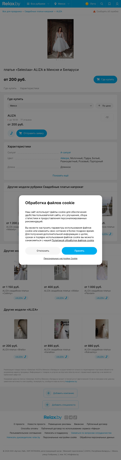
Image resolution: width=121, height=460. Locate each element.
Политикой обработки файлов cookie (73, 240)
